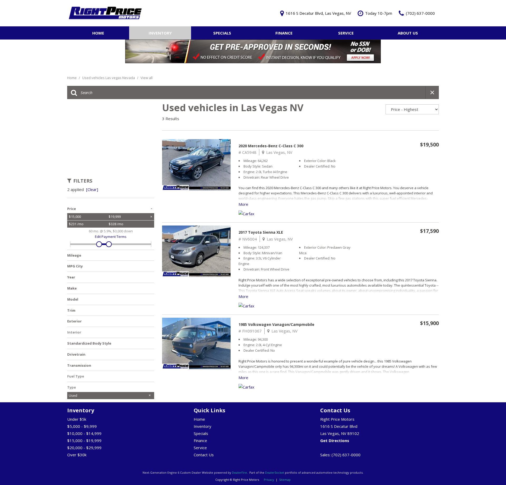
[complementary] (490, 469)
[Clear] (92, 189)
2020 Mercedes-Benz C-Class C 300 (271, 145)
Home (98, 33)
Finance (284, 33)
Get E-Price (392, 156)
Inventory (160, 33)
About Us (408, 33)
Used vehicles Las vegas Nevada (109, 77)
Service (346, 33)
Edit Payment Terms (110, 236)
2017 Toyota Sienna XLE (261, 232)
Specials (222, 33)
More (243, 204)
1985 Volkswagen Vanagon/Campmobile (276, 324)
